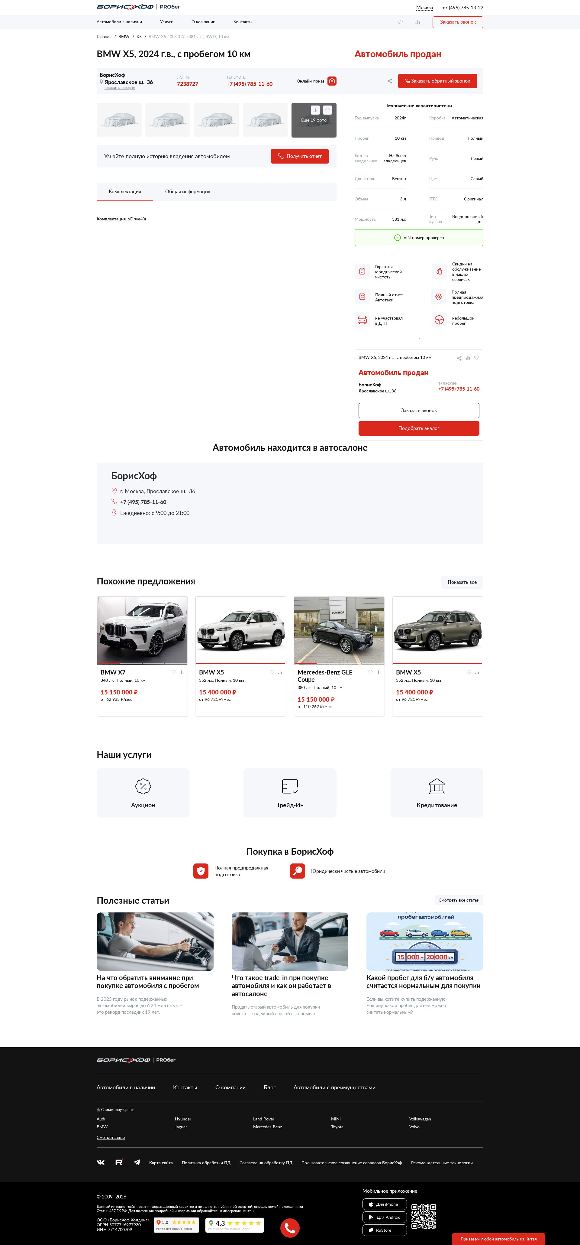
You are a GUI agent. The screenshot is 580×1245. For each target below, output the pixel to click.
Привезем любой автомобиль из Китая (499, 1239)
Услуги (166, 21)
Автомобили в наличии (119, 21)
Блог (270, 1087)
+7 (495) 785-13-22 (462, 7)
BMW (124, 36)
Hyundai (183, 1119)
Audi (101, 1119)
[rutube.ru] (119, 1163)
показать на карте (120, 87)
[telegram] (137, 1162)
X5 (139, 36)
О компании (203, 21)
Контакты (243, 21)
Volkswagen (420, 1119)
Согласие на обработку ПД (266, 1162)
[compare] (417, 22)
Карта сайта (161, 1162)
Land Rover (263, 1119)
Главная (104, 36)
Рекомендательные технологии (442, 1162)
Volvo (414, 1126)
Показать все (462, 582)
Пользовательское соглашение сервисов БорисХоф (351, 1162)
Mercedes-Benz (267, 1126)
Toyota (337, 1126)
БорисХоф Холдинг (128, 1220)
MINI (336, 1119)
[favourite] (400, 22)
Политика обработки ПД (206, 1162)
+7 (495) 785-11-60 (249, 83)
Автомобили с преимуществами (334, 1087)
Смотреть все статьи (459, 900)
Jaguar (181, 1126)
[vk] (101, 1162)
